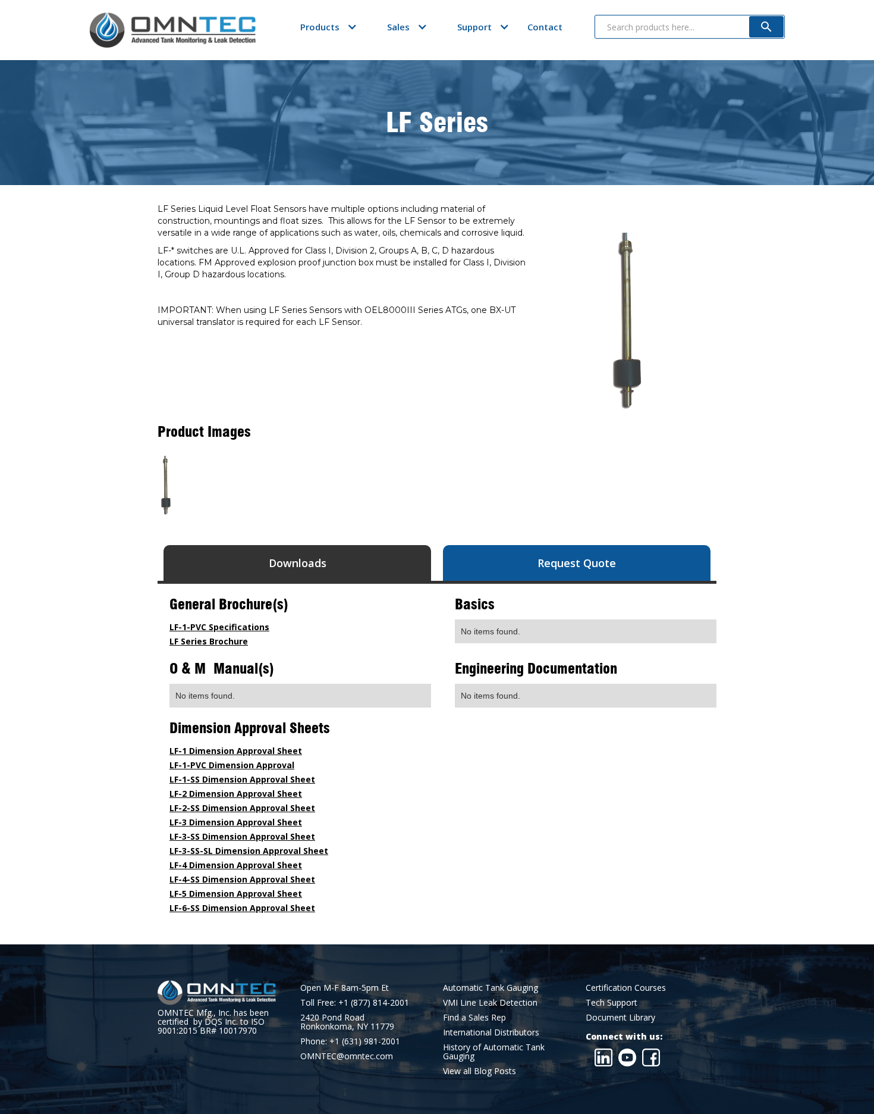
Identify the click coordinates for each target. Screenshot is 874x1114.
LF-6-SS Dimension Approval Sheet (242, 907)
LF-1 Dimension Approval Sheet (235, 750)
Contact (544, 27)
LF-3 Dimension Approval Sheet (235, 822)
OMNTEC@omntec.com (346, 1056)
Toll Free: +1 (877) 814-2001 (354, 1002)
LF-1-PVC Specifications (219, 627)
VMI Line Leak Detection (490, 1002)
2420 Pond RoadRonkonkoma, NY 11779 (347, 1022)
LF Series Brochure (208, 641)
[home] (172, 30)
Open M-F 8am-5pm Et (344, 987)
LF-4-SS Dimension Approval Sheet (242, 879)
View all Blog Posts (479, 1071)
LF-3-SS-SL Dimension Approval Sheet (248, 850)
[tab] (297, 563)
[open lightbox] (166, 485)
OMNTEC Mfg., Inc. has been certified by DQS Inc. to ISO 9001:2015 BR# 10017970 (213, 1021)
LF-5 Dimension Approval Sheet (235, 893)
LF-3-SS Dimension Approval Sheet (242, 836)
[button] (319, 27)
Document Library (620, 1017)
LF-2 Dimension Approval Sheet (235, 793)
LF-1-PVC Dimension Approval (231, 765)
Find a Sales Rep (474, 1017)
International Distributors (491, 1032)
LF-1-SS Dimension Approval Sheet (242, 779)
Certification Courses (626, 987)
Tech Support (611, 1002)
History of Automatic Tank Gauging (494, 1051)
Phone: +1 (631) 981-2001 (350, 1041)
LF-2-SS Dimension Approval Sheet (242, 807)
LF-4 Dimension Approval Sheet (235, 865)
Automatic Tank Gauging (490, 987)
